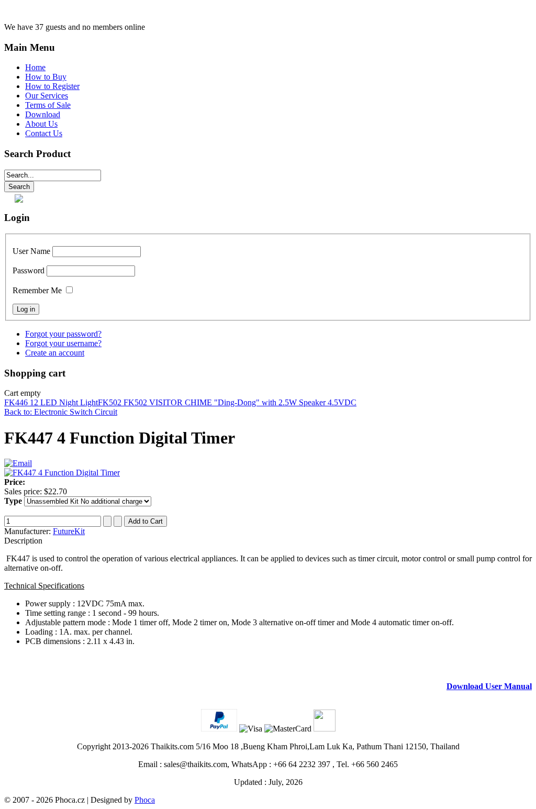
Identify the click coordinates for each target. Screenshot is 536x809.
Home (35, 67)
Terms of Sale (48, 105)
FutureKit (69, 531)
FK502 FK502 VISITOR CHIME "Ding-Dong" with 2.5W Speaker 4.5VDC (227, 402)
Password (28, 270)
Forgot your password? (63, 333)
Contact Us (43, 133)
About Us (41, 123)
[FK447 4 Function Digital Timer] (62, 472)
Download (42, 114)
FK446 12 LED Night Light (51, 402)
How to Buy (45, 76)
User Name (31, 251)
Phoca (145, 799)
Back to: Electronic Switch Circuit (60, 411)
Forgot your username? (63, 343)
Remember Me (37, 290)
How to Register (52, 86)
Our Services (46, 95)
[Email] (18, 463)
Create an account (54, 352)
